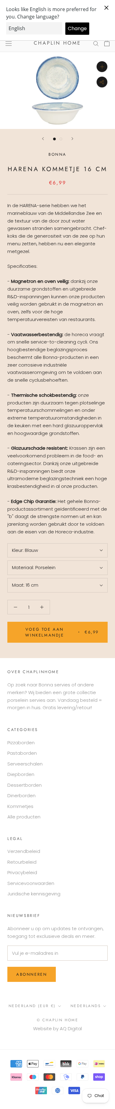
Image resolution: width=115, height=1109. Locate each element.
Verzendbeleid (23, 851)
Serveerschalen (25, 764)
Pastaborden (22, 753)
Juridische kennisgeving (33, 893)
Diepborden (20, 774)
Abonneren (31, 974)
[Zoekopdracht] (96, 43)
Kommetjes (20, 806)
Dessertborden (24, 785)
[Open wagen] (106, 43)
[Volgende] (72, 138)
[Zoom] (102, 66)
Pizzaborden (21, 742)
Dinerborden (21, 795)
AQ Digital (71, 1028)
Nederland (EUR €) (32, 1006)
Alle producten (23, 817)
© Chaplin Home (58, 1020)
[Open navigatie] (9, 43)
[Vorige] (43, 138)
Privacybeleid (22, 872)
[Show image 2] (60, 139)
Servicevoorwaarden (30, 883)
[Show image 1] (54, 139)
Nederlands (86, 1006)
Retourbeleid (21, 862)
